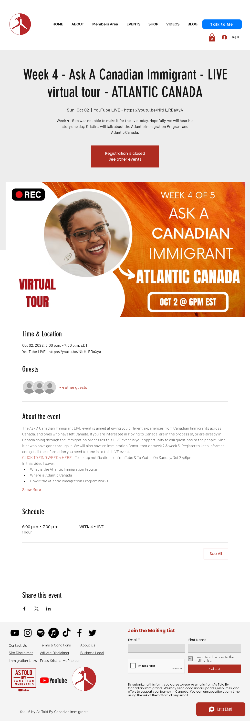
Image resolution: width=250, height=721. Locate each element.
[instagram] (27, 633)
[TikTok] (66, 633)
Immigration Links (23, 661)
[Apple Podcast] (53, 633)
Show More (31, 489)
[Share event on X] (36, 608)
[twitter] (92, 633)
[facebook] (79, 633)
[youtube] (15, 633)
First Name (197, 640)
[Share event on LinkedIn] (48, 608)
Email (132, 640)
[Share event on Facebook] (24, 608)
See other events (125, 159)
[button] (105, 24)
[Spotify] (40, 633)
